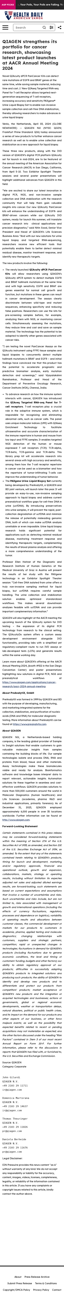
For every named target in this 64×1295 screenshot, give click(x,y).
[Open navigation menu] (5, 27)
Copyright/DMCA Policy (16, 1289)
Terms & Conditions (46, 1283)
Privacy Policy (41, 1289)
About (17, 1276)
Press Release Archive (37, 1276)
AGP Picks (8, 4)
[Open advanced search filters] (51, 27)
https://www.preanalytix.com (29, 724)
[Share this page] (59, 27)
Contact (56, 1289)
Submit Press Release (19, 1283)
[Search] (44, 27)
